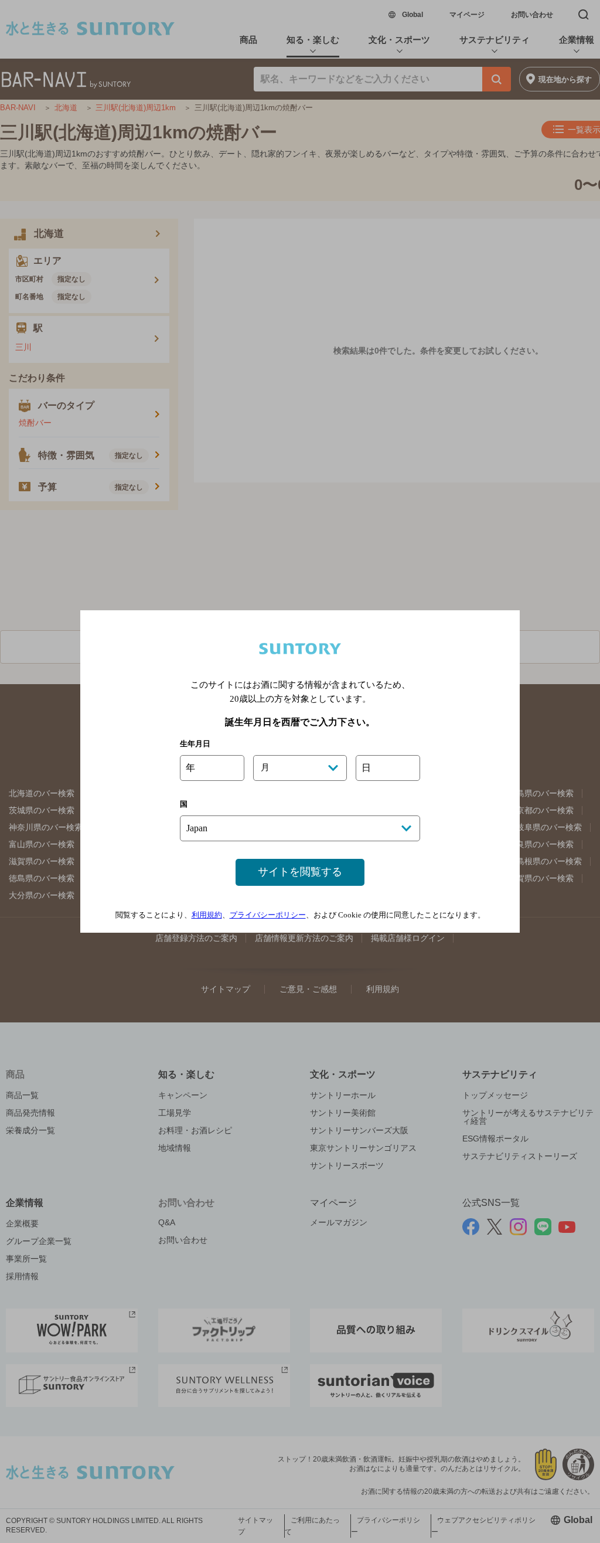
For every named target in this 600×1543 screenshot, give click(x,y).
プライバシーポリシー (268, 914)
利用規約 (207, 914)
